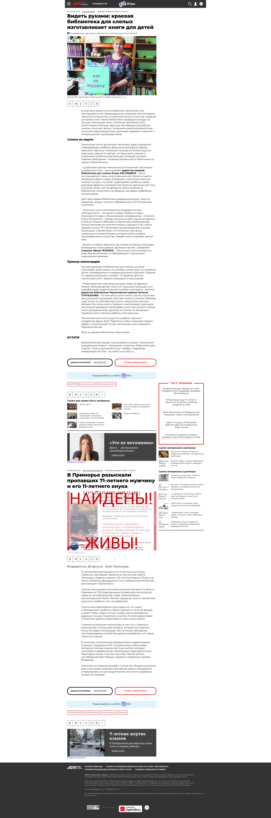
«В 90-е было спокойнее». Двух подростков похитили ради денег (186, 504)
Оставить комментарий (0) (135, 362)
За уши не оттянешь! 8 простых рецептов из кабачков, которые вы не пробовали (187, 453)
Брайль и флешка (131, 413)
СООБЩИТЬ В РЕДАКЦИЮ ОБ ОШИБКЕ (150, 769)
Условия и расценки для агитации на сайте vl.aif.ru (108, 769)
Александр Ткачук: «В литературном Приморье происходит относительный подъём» (85, 416)
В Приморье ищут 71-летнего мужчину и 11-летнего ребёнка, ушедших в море (181, 402)
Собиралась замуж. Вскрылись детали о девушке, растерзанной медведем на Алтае (185, 524)
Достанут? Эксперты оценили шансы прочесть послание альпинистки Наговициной (187, 487)
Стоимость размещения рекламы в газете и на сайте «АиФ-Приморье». (137, 766)
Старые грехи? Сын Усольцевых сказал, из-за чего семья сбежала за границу (186, 514)
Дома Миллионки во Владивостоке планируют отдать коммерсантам (181, 413)
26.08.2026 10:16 (73, 470)
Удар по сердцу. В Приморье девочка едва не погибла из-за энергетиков (181, 424)
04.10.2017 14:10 (73, 11)
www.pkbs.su (126, 351)
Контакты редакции (93, 766)
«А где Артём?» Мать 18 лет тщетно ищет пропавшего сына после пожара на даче (186, 496)
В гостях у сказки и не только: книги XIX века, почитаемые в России (137, 406)
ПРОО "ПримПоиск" (76, 552)
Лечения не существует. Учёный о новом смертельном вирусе (185, 476)
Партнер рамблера (109, 807)
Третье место (85, 404)
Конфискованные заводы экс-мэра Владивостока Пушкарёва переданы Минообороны (181, 391)
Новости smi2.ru (76, 462)
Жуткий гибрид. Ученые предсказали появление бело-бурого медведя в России (187, 463)
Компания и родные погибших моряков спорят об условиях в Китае (181, 436)
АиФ (124, 97)
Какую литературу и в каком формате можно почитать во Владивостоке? (91, 424)
